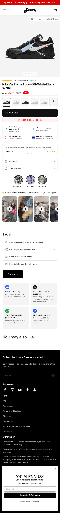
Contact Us (8, 421)
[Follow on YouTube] (20, 390)
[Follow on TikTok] (27, 390)
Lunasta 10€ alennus (30, 495)
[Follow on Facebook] (5, 390)
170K (48, 193)
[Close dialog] (55, 468)
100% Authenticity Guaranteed (16, 426)
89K (56, 193)
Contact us (13, 274)
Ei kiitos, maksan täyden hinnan (30, 501)
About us (7, 416)
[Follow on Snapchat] (35, 390)
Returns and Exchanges (13, 411)
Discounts (7, 431)
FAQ (5, 401)
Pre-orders (8, 406)
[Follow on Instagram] (12, 390)
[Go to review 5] (33, 153)
